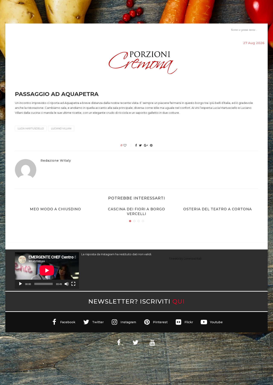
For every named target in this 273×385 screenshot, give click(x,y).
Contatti (187, 29)
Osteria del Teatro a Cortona (217, 209)
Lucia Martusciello (31, 128)
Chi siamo (28, 30)
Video (172, 29)
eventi (62, 30)
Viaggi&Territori (151, 29)
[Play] (20, 284)
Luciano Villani (61, 128)
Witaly (47, 29)
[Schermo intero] (73, 284)
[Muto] (66, 284)
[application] (47, 270)
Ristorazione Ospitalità (92, 29)
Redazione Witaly (56, 160)
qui (178, 301)
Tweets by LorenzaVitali (185, 258)
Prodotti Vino (124, 29)
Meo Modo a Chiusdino (55, 209)
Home (12, 29)
